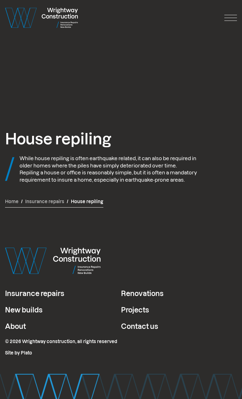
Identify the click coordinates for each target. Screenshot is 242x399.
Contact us (139, 326)
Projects (135, 310)
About (15, 326)
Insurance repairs (34, 293)
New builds (24, 310)
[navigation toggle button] (230, 17)
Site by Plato (18, 352)
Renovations (142, 293)
